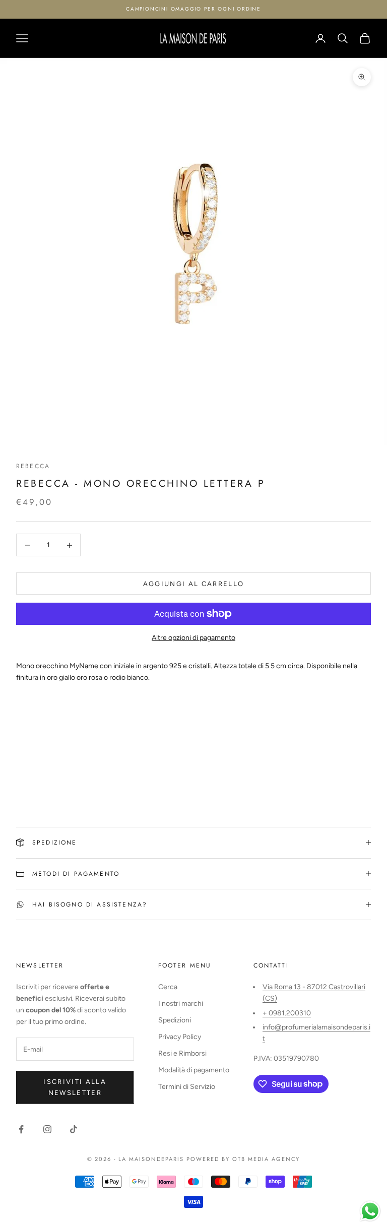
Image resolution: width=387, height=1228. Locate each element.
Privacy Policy (179, 1036)
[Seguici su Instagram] (47, 1129)
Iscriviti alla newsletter (74, 1087)
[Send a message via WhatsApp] (370, 1211)
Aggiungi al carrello (193, 584)
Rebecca (33, 466)
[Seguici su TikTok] (74, 1129)
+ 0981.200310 (287, 1013)
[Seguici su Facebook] (21, 1129)
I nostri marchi (180, 1003)
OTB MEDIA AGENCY (266, 1159)
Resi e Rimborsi (182, 1053)
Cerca (167, 987)
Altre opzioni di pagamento (193, 637)
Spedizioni (174, 1020)
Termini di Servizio (186, 1086)
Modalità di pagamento (193, 1070)
